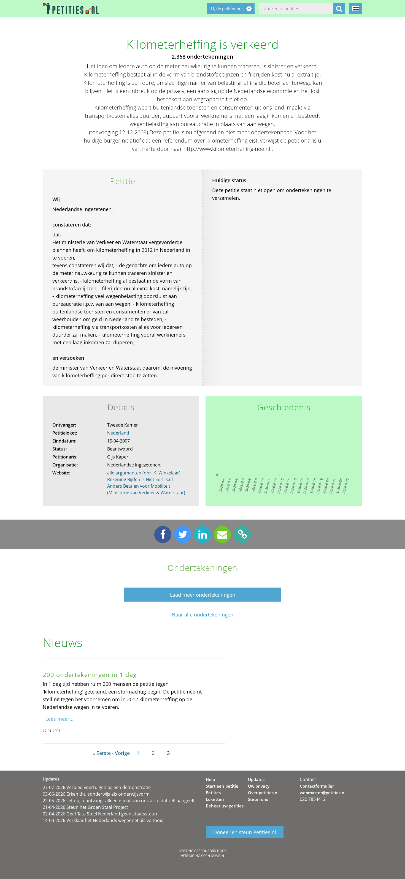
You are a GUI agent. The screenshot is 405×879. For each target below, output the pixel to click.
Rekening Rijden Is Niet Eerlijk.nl (140, 479)
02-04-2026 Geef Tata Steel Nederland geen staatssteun (100, 814)
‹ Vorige (121, 753)
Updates (256, 779)
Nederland (118, 433)
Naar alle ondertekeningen (202, 615)
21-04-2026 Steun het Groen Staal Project (85, 807)
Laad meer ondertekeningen (202, 594)
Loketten (215, 799)
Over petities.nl (263, 792)
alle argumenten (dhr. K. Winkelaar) (143, 473)
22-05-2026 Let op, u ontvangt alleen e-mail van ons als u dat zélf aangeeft (119, 801)
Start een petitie (222, 786)
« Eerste (102, 753)
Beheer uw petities (225, 806)
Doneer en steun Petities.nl (244, 832)
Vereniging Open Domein (202, 855)
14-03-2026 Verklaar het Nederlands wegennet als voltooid (103, 820)
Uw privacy (258, 786)
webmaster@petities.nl (322, 792)
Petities (213, 792)
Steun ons (258, 799)
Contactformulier (317, 786)
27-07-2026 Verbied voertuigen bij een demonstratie (97, 787)
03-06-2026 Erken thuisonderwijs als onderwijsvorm (96, 794)
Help (210, 779)
